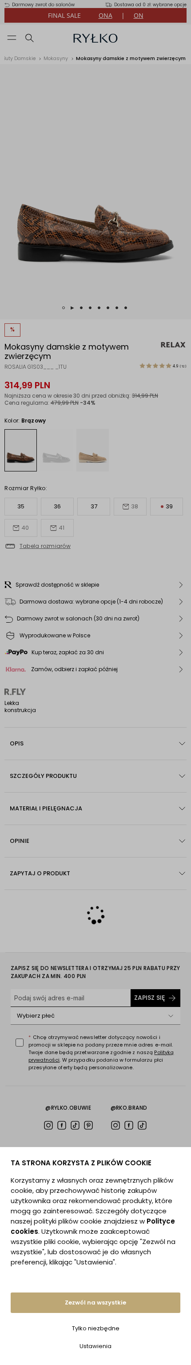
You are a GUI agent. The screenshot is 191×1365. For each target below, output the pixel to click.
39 (169, 506)
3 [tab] (81, 307)
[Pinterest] (88, 1125)
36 (57, 506)
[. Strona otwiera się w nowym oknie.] (95, 191)
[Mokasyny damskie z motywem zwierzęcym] (20, 450)
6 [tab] (108, 307)
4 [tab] (90, 307)
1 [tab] (63, 307)
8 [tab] (125, 307)
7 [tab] (116, 307)
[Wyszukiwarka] (30, 38)
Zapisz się (149, 997)
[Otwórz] (170, 1016)
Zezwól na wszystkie (95, 1302)
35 (20, 506)
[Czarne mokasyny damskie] (56, 450)
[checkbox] (20, 1043)
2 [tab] (72, 307)
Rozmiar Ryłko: (25, 488)
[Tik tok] (75, 1125)
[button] (95, 585)
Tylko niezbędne (95, 1328)
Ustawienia (95, 1346)
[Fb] (61, 1125)
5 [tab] (99, 307)
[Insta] (48, 1125)
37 (94, 506)
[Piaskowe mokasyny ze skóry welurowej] (92, 450)
